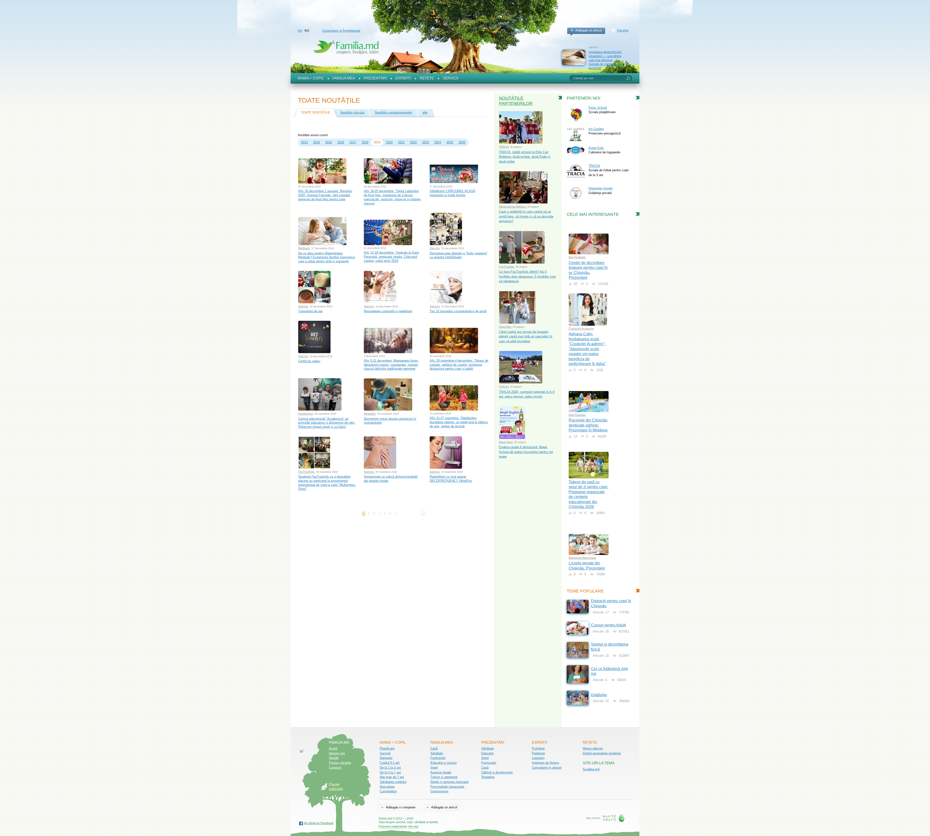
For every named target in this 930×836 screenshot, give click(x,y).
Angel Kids (505, 326)
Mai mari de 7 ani (392, 777)
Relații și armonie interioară (449, 782)
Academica (305, 413)
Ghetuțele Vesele (600, 188)
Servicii (450, 78)
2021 (401, 142)
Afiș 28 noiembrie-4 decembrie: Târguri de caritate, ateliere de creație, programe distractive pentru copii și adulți (459, 364)
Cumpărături (388, 791)
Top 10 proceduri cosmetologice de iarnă (458, 311)
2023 (425, 142)
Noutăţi (334, 758)
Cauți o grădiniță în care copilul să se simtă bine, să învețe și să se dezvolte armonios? (526, 216)
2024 (437, 142)
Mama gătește (593, 748)
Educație (487, 753)
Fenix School (598, 107)
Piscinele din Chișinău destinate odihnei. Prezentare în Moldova (588, 425)
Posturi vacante (340, 763)
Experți (403, 78)
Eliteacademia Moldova (512, 206)
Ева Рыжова (577, 257)
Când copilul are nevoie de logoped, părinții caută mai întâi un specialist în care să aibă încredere (525, 336)
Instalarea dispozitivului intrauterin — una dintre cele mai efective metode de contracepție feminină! (605, 60)
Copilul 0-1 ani (390, 763)
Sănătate (436, 753)
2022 (413, 142)
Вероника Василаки (582, 558)
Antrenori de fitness (545, 763)
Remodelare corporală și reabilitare (388, 311)
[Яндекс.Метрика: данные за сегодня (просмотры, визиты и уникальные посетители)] (452, 819)
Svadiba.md (591, 769)
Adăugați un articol (588, 30)
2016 (340, 142)
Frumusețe (437, 758)
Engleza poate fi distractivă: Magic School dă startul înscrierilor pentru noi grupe (526, 451)
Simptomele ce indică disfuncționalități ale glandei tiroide (391, 479)
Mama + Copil (311, 78)
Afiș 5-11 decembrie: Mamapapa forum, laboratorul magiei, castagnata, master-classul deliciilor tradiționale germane (391, 364)
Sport (434, 767)
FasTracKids (306, 472)
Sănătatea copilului (393, 782)
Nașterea (386, 758)
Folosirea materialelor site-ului (398, 826)
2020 (389, 142)
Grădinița (599, 695)
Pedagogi (538, 753)
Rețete (427, 78)
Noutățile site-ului (352, 112)
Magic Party (506, 442)
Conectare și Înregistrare (341, 30)
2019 (377, 142)
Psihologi (538, 748)
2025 (449, 142)
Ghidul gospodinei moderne (602, 753)
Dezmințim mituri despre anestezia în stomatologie (390, 421)
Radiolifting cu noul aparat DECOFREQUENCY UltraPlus (451, 479)
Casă (434, 748)
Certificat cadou (309, 361)
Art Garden (596, 129)
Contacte (335, 767)
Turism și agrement (443, 777)
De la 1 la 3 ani (390, 767)
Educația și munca (443, 763)
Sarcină (385, 753)
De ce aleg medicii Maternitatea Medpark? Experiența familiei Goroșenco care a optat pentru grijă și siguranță (326, 257)
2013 (304, 142)
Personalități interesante (447, 787)
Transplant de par (310, 311)
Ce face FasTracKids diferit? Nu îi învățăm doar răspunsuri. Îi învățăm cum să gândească (527, 276)
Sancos (435, 248)
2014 (316, 142)
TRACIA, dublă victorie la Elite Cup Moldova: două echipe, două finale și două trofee (524, 156)
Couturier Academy (581, 328)
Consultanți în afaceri (547, 767)
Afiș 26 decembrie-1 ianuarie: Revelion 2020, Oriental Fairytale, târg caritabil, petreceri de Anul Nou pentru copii (325, 195)
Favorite (622, 30)
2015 (328, 142)
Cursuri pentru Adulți (608, 625)
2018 (365, 142)
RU (300, 30)
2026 (461, 142)
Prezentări (375, 78)
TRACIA (504, 146)
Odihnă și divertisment (497, 772)
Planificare (387, 748)
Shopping (487, 777)
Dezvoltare (387, 787)
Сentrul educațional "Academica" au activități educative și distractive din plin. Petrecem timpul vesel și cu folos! (326, 423)
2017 (352, 142)
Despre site (337, 753)
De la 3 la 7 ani (390, 772)
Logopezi (538, 758)
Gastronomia (439, 791)
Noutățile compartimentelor (393, 112)
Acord (333, 748)
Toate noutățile (315, 112)
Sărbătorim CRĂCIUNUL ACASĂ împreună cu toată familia (452, 193)
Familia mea (344, 78)
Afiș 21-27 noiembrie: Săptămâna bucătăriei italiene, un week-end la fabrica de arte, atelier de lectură (459, 422)
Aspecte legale (440, 772)
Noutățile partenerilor (516, 101)
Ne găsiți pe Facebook (318, 823)
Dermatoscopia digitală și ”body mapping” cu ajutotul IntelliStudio (459, 255)
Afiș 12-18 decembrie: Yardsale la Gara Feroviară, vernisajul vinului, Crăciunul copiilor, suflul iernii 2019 (391, 256)
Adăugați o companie (400, 807)
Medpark (304, 248)
